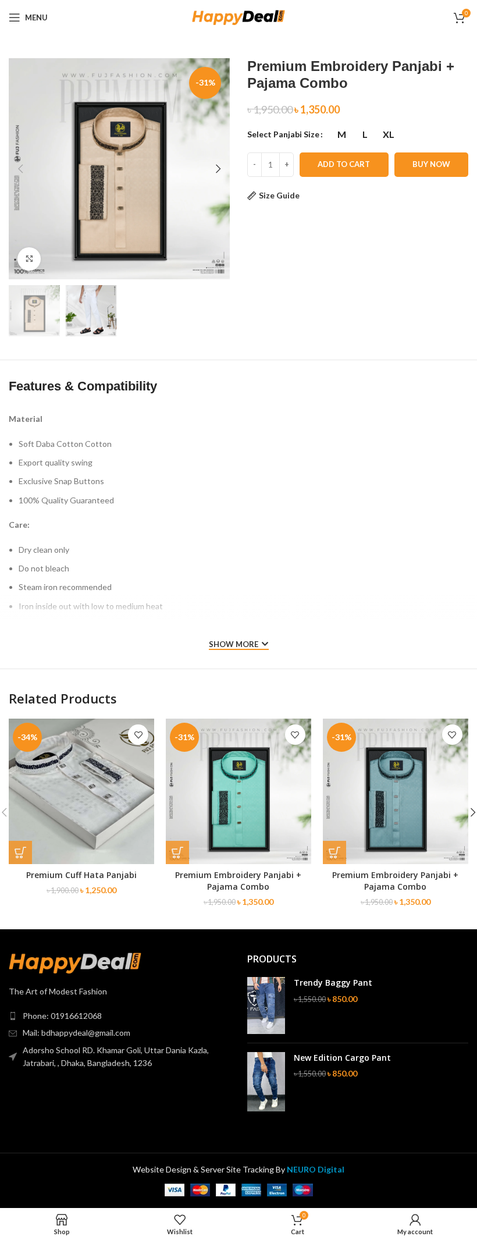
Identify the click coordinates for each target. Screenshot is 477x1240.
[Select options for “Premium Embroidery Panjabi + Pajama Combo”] (177, 852)
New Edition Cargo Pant (342, 1057)
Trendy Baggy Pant (333, 982)
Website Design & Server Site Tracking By (238, 1169)
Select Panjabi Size (283, 134)
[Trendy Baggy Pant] (266, 1005)
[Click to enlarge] (29, 259)
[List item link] (119, 1016)
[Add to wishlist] (138, 734)
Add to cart (344, 164)
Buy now (431, 164)
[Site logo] (238, 17)
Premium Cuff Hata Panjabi (81, 874)
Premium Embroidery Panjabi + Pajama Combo (238, 880)
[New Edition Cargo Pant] (266, 1082)
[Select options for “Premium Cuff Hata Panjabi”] (20, 852)
